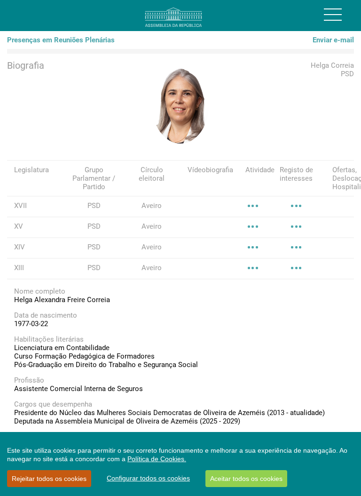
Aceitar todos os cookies (246, 478)
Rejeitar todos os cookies (49, 478)
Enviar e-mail (333, 40)
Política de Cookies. (156, 459)
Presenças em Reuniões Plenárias (61, 40)
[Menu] (333, 14)
